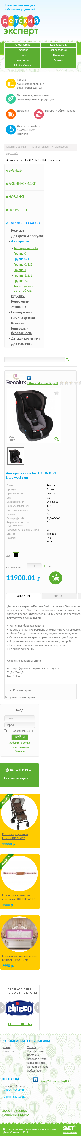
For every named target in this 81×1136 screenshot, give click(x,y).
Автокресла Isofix (26, 248)
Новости (58, 55)
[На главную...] (20, 35)
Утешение (18, 307)
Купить (55, 578)
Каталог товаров (41, 147)
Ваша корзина (36, 1063)
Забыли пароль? (19, 743)
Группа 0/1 (12, 153)
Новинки (17, 197)
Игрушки (18, 296)
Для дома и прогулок (27, 236)
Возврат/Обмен (58, 50)
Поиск (23, 55)
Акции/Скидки (23, 184)
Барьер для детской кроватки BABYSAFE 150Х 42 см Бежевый (19, 960)
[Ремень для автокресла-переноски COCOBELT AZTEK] (19, 873)
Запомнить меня (22, 731)
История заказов (37, 1066)
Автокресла (61, 147)
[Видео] (12, 438)
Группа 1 (20, 270)
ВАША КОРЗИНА (20, 770)
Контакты (23, 60)
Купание (17, 323)
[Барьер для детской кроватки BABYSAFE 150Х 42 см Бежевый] (19, 934)
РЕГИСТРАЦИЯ (20, 747)
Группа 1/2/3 (23, 275)
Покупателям (38, 1041)
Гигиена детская (23, 318)
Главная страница (16, 147)
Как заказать (58, 45)
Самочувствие (21, 312)
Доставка (23, 50)
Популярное (20, 210)
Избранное (34, 1070)
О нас (6, 1047)
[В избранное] (56, 393)
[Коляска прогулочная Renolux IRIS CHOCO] (19, 812)
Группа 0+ (21, 254)
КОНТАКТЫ (10, 1079)
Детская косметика (25, 338)
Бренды (16, 171)
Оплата (31, 1047)
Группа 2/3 (21, 281)
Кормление (20, 301)
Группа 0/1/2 (23, 265)
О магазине (22, 45)
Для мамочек (21, 344)
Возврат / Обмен (37, 1059)
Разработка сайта (70, 1133)
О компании (14, 1041)
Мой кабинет (22, 65)
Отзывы (58, 60)
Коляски (17, 230)
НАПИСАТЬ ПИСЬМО (15, 1115)
